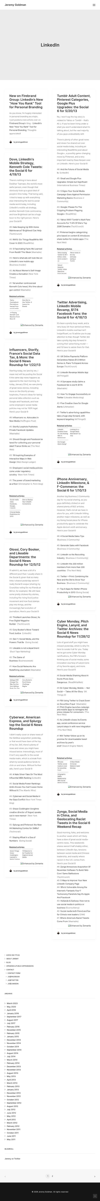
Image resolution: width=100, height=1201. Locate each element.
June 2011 (11, 1136)
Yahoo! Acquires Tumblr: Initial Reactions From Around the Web (62, 269)
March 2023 (12, 1003)
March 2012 (12, 1123)
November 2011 (13, 1129)
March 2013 (12, 1083)
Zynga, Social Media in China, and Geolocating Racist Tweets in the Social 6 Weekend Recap (73, 819)
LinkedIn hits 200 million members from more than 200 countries (71, 567)
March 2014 (12, 1060)
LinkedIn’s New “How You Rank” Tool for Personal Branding (25, 126)
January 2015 (13, 1036)
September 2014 (14, 1050)
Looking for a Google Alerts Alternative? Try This (75, 433)
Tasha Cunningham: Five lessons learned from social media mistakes (14, 304)
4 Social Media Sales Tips (72, 536)
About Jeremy (12, 959)
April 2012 (11, 1119)
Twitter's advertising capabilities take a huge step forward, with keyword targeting (73, 416)
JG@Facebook (14, 977)
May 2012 (11, 1116)
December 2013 (14, 1066)
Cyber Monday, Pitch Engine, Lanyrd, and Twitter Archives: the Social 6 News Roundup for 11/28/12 (73, 628)
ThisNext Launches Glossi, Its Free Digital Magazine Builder (24, 620)
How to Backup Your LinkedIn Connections (27, 502)
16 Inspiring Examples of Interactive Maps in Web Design (22, 458)
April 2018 (11, 1010)
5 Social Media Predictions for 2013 (15, 514)
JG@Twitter (13, 980)
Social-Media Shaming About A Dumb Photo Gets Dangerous (72, 679)
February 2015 (13, 1033)
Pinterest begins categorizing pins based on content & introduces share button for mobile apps (73, 235)
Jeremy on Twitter (12, 1159)
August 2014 (12, 1053)
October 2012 (13, 1099)
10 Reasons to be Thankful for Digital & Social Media (27, 854)
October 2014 (13, 1046)
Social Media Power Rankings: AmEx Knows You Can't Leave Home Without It (26, 787)
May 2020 (11, 1007)
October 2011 (13, 1133)
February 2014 (13, 1063)
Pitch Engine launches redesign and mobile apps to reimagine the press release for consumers (73, 709)
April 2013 (11, 1080)
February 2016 (13, 1027)
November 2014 (14, 1043)
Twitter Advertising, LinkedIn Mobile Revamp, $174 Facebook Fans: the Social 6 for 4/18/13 (72, 309)
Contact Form (14, 973)
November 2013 (14, 1070)
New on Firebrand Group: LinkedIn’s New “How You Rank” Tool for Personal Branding (26, 101)
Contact (10, 970)
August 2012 (12, 1106)
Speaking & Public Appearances (20, 966)
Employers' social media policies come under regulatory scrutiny (26, 471)
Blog (8, 962)
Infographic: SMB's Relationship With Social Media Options (62, 778)
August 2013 (12, 1073)
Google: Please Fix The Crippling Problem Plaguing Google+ (69, 210)
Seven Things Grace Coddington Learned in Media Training (15, 855)
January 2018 (13, 1013)
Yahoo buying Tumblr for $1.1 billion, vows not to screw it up (62, 256)
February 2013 (13, 1086)
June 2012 (11, 1113)
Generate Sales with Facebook (74, 545)
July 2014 (11, 1056)
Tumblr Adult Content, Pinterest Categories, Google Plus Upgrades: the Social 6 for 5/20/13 (73, 103)
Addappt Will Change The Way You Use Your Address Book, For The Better (14, 684)
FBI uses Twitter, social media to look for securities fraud (62, 766)
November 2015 (14, 1030)
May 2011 (11, 1139)
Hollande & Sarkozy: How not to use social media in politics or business (73, 904)
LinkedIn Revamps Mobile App (74, 372)
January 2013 (13, 1089)
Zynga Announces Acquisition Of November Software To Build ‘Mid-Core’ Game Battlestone (73, 870)
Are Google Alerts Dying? (62, 443)
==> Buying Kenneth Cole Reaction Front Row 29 (15, 316)
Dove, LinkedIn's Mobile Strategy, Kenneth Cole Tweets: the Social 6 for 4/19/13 (25, 166)
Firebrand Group (17, 123)
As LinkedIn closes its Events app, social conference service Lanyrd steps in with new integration (73, 723)
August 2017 (12, 1020)
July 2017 (11, 1023)
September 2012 (14, 1103)
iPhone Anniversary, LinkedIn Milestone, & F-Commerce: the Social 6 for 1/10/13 (73, 484)
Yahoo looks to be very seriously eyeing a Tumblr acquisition (75, 256)
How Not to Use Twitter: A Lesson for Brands (27, 303)
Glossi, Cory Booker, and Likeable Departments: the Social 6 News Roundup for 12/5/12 (24, 557)
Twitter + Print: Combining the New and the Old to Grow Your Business (72, 579)
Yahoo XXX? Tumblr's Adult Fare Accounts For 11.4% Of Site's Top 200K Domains (73, 223)
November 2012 (14, 1096)
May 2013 (11, 1076)
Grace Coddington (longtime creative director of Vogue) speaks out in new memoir (25, 812)
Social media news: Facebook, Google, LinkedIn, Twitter (14, 503)
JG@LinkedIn (13, 984)
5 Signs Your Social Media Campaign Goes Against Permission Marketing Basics (73, 194)
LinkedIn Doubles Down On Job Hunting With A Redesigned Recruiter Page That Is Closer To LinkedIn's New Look (63, 433)
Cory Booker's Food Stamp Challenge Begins (27, 683)
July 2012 (11, 1109)
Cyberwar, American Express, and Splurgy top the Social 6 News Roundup (25, 722)
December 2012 (14, 1093)
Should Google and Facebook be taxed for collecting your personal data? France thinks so (26, 442)
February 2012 (13, 1126)
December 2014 (14, 1040)
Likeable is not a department (26, 648)
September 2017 (14, 1016)
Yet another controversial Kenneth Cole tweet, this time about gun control (25, 286)
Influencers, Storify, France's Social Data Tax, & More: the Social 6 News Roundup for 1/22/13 (25, 357)
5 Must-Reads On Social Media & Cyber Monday (75, 765)
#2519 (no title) (13, 955)
